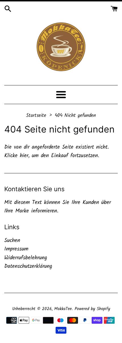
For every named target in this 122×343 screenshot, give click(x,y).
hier (24, 155)
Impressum (16, 249)
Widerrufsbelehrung (25, 258)
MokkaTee (63, 309)
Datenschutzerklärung (28, 266)
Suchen (12, 240)
